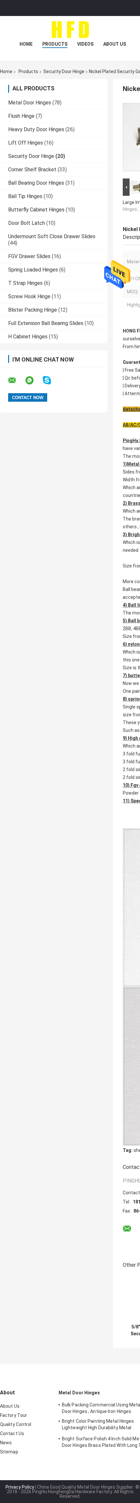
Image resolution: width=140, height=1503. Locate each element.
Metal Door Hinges (29, 103)
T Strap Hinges (25, 283)
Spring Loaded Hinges (33, 270)
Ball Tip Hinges (25, 196)
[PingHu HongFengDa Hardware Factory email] (16, 380)
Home (26, 44)
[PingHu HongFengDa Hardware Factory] (70, 29)
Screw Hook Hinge (29, 296)
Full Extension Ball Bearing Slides (45, 323)
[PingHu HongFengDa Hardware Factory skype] (51, 380)
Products (54, 44)
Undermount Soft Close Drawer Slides (51, 236)
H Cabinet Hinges (28, 336)
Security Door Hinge (63, 71)
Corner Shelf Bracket (32, 169)
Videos (85, 44)
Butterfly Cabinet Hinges (36, 210)
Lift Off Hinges (25, 143)
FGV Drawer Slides (29, 256)
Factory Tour (13, 1415)
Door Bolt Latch (26, 223)
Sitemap (9, 1451)
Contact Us (12, 1433)
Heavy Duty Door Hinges (36, 129)
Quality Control (16, 1424)
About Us (114, 44)
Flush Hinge (21, 116)
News (6, 1442)
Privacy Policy (20, 1487)
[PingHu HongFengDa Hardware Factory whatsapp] (33, 380)
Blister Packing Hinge (32, 310)
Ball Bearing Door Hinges (36, 183)
